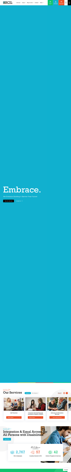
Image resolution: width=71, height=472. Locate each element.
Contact (36, 2)
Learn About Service (57, 417)
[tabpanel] (35, 406)
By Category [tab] (35, 393)
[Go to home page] (7, 2)
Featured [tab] (28, 393)
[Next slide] (67, 393)
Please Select (10, 417)
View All (59, 392)
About (23, 2)
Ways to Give (30, 2)
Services (18, 2)
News (41, 2)
